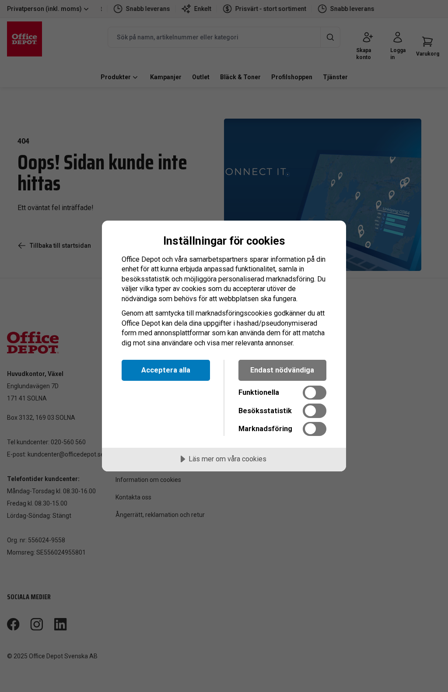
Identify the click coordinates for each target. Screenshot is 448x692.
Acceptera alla (165, 370)
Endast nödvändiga (282, 370)
